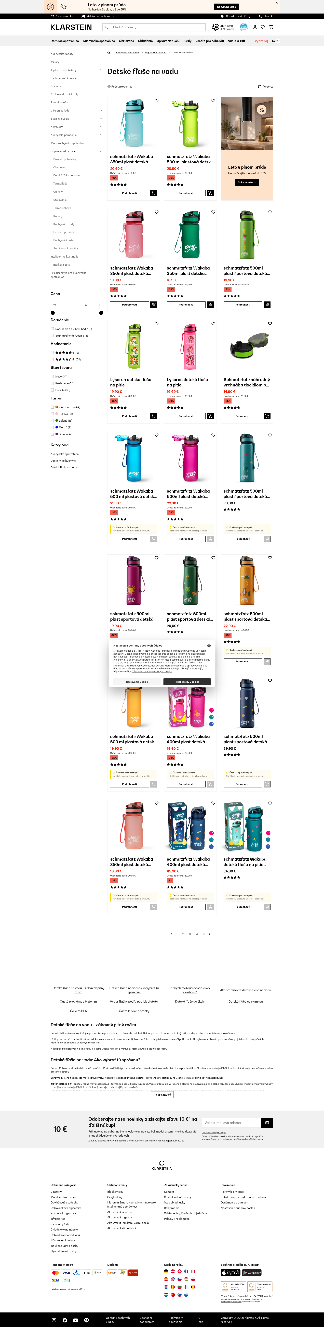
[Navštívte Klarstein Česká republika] (180, 1279)
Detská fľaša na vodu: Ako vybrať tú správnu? (134, 990)
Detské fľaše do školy (190, 1001)
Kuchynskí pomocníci (64, 135)
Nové (61, 376)
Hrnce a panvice (63, 232)
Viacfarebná (69, 407)
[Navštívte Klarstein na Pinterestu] (86, 1320)
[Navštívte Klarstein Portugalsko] (173, 1295)
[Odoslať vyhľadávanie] (106, 27)
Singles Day (114, 1197)
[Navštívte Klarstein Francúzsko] (186, 1271)
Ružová (65, 413)
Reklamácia (171, 1208)
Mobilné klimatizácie (64, 1197)
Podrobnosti (129, 193)
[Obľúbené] (263, 27)
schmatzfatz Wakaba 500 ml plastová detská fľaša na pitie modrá (133, 494)
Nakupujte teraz (226, 6)
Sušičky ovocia (60, 118)
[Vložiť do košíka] (153, 193)
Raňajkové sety (60, 264)
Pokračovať (162, 1095)
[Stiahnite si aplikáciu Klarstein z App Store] (231, 1272)
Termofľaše (60, 183)
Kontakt (268, 16)
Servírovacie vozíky (65, 248)
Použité (62, 390)
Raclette (56, 86)
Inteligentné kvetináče (64, 256)
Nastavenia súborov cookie (238, 1208)
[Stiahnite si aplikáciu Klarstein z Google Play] (252, 1272)
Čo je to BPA (78, 1011)
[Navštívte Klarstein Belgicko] (193, 1287)
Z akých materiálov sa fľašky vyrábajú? (190, 990)
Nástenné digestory (63, 1240)
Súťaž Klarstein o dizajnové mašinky (243, 1197)
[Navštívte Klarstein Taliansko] (193, 1271)
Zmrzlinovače (59, 102)
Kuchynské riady (63, 224)
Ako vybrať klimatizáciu (122, 1228)
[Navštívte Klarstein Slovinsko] (180, 1295)
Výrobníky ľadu (60, 110)
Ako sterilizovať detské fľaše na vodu (245, 990)
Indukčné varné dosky (64, 1245)
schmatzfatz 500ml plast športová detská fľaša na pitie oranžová (246, 616)
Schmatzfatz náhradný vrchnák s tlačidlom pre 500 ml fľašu (247, 382)
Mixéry (55, 62)
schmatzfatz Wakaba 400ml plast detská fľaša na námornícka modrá (188, 862)
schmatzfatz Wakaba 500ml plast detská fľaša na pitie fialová (188, 494)
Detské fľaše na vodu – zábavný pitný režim (78, 990)
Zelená (65, 420)
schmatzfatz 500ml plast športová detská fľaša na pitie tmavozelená (188, 616)
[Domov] (111, 52)
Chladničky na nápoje (64, 1229)
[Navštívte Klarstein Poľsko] (193, 1279)
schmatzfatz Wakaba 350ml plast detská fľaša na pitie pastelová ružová (133, 270)
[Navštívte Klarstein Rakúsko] (173, 1271)
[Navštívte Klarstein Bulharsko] (180, 1287)
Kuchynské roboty (62, 53)
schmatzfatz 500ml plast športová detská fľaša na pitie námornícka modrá (245, 739)
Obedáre (59, 167)
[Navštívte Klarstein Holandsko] (166, 1295)
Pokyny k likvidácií (232, 1191)
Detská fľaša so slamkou (245, 1001)
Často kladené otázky (238, 16)
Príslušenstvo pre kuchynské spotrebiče (68, 274)
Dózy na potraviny (64, 159)
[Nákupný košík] (271, 27)
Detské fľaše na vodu (66, 175)
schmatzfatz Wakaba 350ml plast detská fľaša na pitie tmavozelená (188, 270)
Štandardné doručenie (71, 335)
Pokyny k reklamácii (177, 1218)
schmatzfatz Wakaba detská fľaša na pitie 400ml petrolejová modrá (245, 862)
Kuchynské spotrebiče (65, 453)
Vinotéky (56, 1191)
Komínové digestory (63, 1213)
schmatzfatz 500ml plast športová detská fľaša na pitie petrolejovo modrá (245, 494)
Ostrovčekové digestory (66, 1208)
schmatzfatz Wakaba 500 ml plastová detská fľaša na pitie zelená (190, 159)
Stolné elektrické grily (64, 94)
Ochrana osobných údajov (214, 1132)
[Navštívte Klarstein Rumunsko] (173, 1287)
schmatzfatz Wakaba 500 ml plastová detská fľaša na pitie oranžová (133, 739)
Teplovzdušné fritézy (63, 70)
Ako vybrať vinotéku (119, 1212)
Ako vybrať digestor (119, 1217)
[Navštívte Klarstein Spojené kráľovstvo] (173, 1279)
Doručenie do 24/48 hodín (73, 328)
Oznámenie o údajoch (234, 1202)
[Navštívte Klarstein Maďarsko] (186, 1279)
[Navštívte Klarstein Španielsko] (166, 1279)
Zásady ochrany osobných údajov (244, 1299)
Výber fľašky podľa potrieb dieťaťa (134, 1001)
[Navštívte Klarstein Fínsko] (186, 1287)
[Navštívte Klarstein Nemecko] (166, 1271)
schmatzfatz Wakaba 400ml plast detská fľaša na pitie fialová (188, 739)
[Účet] (255, 27)
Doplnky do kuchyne (63, 151)
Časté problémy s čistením (78, 1001)
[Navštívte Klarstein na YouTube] (75, 1320)
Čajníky (58, 191)
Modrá (64, 427)
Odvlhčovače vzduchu (64, 1202)
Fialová (64, 434)
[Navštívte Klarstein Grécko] (186, 1295)
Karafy (57, 216)
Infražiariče (58, 1218)
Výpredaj (261, 41)
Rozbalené (64, 383)
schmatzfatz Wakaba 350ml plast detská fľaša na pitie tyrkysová (133, 159)
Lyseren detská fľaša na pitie (130, 382)
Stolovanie (60, 199)
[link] (133, 123)
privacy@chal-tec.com (253, 1139)
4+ (76, 359)
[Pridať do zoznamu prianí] (156, 100)
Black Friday (115, 1191)
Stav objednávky (174, 1202)
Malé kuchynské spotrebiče (68, 143)
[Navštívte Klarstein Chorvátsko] (166, 1287)
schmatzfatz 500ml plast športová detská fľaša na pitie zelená (245, 270)
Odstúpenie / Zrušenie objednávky (185, 1213)
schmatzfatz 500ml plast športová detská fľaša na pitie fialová (132, 616)
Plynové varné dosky (63, 1251)
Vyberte (268, 86)
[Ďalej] (277, 41)
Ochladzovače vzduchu (65, 1235)
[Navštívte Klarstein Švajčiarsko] (180, 1271)
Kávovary (57, 126)
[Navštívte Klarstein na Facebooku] (64, 1320)
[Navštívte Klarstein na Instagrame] (54, 1320)
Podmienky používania (231, 1301)
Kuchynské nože (63, 240)
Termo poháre (62, 208)
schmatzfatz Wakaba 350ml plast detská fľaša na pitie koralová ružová (132, 862)
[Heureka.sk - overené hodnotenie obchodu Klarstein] (244, 27)
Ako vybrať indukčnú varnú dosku (128, 1222)
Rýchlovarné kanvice (64, 78)
